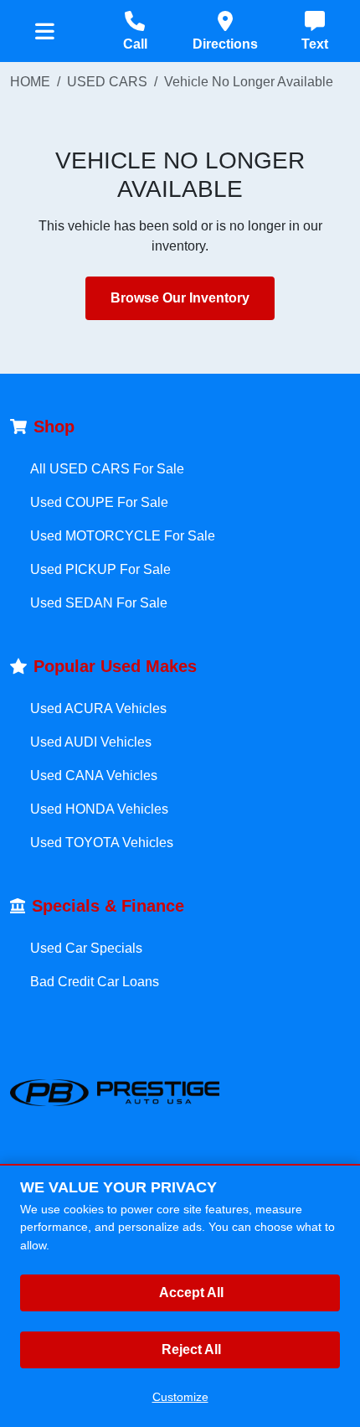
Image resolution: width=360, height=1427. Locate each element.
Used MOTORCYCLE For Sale (122, 536)
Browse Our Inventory (180, 298)
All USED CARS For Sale (107, 469)
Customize (180, 1397)
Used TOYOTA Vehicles (101, 842)
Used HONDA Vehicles (99, 809)
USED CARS (107, 82)
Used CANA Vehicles (93, 775)
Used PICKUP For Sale (100, 569)
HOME (30, 82)
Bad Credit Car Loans (94, 982)
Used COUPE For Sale (99, 502)
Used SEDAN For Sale (98, 603)
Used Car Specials (86, 948)
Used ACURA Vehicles (98, 708)
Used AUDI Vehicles (91, 742)
